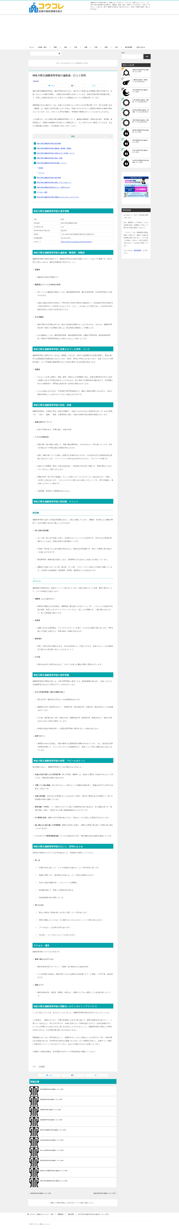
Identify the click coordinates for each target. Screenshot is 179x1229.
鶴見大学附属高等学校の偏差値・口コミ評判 (53, 1130)
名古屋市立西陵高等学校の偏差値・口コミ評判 (140, 161)
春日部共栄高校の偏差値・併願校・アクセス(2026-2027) (140, 111)
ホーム (31, 47)
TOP (41, 1214)
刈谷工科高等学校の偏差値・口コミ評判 (140, 151)
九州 (116, 47)
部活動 (41, 168)
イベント (42, 173)
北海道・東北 (42, 47)
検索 (123, 53)
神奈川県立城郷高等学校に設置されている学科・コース (55, 153)
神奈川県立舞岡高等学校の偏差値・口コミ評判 (53, 1181)
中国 (95, 47)
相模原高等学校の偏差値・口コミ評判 (51, 1120)
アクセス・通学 (42, 192)
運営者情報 (128, 47)
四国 (106, 47)
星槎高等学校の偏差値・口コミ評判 (50, 1109)
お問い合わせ (140, 47)
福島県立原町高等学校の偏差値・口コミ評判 (140, 70)
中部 (75, 47)
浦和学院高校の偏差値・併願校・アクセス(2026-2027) (140, 121)
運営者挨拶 (137, 250)
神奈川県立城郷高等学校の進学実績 (49, 177)
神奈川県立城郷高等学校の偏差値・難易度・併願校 (54, 148)
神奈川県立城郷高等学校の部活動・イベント (52, 163)
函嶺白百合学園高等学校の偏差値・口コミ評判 (53, 1170)
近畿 (85, 47)
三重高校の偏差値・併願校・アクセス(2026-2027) (140, 80)
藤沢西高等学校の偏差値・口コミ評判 (51, 1099)
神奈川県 (35, 81)
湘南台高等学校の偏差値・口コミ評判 (104, 1193)
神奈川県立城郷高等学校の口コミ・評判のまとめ (53, 187)
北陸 (65, 47)
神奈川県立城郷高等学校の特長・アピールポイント (54, 182)
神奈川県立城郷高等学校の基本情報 (49, 143)
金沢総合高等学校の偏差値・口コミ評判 (51, 1140)
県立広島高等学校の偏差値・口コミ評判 (140, 90)
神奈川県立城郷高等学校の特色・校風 (49, 158)
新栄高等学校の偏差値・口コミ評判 (40, 1193)
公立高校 (41, 1066)
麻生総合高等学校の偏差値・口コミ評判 (51, 1160)
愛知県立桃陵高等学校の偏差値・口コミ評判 (140, 131)
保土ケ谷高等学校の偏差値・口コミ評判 (51, 1150)
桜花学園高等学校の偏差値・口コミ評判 (140, 141)
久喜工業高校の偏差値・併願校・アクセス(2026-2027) (140, 101)
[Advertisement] (89, 29)
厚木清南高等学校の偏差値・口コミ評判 (51, 1089)
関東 (55, 47)
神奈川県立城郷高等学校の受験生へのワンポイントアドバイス (58, 197)
